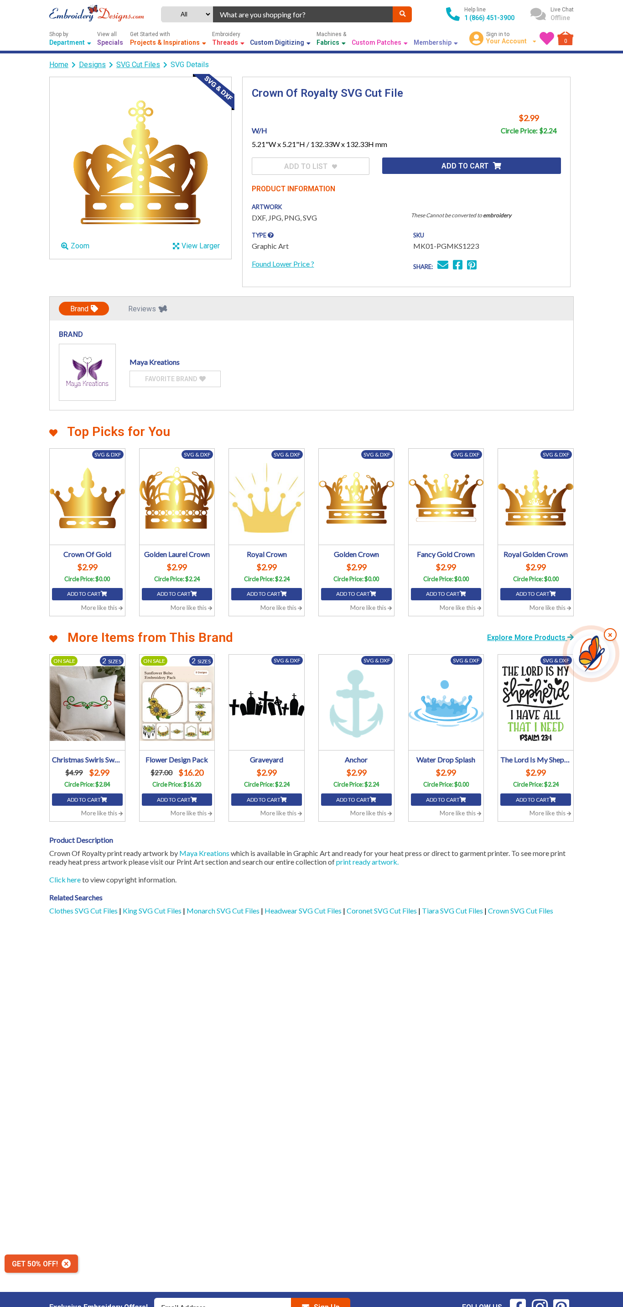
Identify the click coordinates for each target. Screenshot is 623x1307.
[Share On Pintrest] (472, 266)
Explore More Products (527, 637)
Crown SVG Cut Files (520, 910)
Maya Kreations (204, 853)
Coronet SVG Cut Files (382, 910)
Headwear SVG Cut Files (304, 910)
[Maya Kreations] (87, 372)
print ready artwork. (367, 861)
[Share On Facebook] (457, 266)
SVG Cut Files (138, 64)
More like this (100, 607)
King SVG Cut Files (153, 910)
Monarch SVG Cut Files (224, 910)
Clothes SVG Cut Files (84, 910)
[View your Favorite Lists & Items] (547, 38)
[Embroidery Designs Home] (96, 14)
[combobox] (303, 14)
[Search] (402, 14)
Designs (92, 64)
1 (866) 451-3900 (489, 17)
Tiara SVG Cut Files (453, 910)
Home (58, 64)
